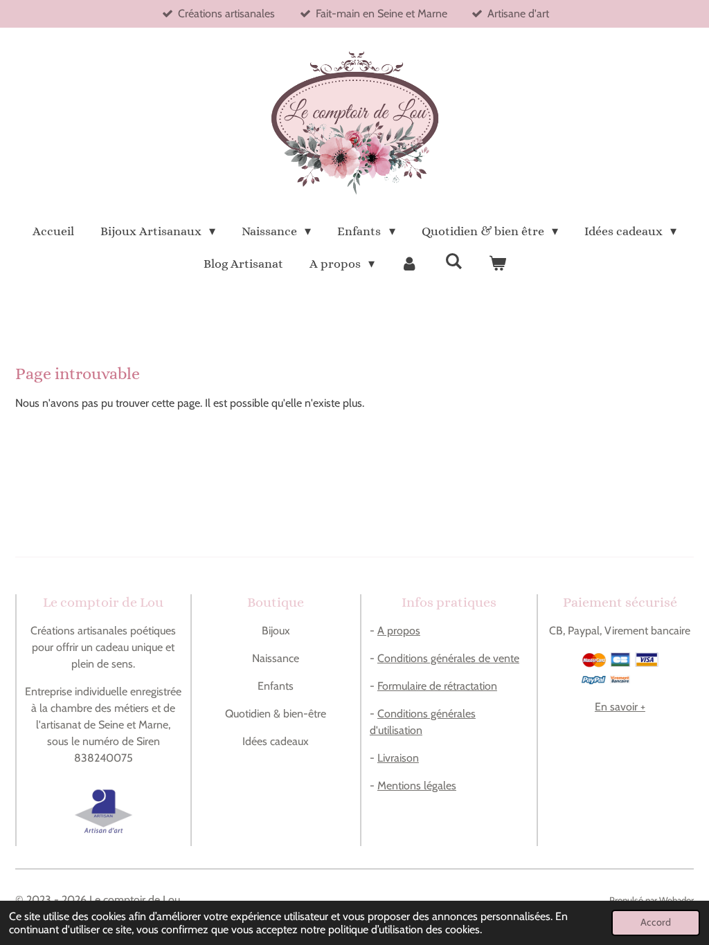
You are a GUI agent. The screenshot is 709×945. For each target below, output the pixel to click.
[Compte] (409, 264)
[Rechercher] (453, 261)
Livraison (398, 757)
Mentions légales (416, 785)
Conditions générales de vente (448, 658)
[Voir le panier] (496, 264)
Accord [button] (655, 922)
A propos (398, 630)
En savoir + (620, 706)
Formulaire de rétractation (437, 685)
